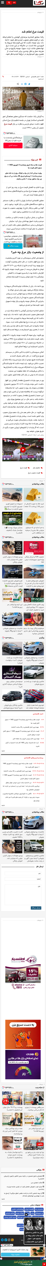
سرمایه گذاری (13, 145)
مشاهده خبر (9, 453)
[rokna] (39, 3)
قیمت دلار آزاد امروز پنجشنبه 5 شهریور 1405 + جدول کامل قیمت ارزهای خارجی (21, 733)
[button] (26, 1215)
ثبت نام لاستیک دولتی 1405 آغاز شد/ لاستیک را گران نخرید (22, 744)
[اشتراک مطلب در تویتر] (25, 84)
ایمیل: (38, 879)
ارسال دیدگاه (36, 908)
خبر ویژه (34, 159)
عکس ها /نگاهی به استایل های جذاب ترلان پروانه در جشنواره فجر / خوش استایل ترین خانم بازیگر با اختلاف (34, 1237)
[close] (44, 1264)
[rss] (12, 1240)
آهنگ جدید (20, 1213)
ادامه (3, 751)
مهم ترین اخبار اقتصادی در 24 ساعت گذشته (25, 727)
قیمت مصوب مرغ (34, 473)
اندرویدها (23, 1229)
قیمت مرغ (8, 124)
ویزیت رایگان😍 (13, 246)
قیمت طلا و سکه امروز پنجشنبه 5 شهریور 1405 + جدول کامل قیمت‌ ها (22, 721)
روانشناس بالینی (17, 1209)
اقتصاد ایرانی (29, 1209)
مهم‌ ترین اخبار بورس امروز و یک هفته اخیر (26, 739)
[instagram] (8, 1240)
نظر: (39, 886)
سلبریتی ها (39, 1209)
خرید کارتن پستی (10, 1217)
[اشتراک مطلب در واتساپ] (22, 84)
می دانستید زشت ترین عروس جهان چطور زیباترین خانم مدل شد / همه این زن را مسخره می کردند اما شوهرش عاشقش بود (21, 786)
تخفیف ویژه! (15, 1255)
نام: (39, 873)
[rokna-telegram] (2, 1240)
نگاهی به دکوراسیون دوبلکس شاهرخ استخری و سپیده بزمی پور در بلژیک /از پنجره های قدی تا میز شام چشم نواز (21, 797)
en (14, 2)
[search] (9, 3)
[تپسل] (4, 133)
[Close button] (44, 1245)
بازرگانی (39, 1170)
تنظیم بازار (36, 468)
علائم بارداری (10, 1213)
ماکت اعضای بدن (36, 1183)
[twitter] (5, 1240)
